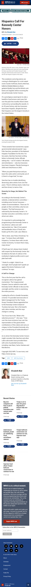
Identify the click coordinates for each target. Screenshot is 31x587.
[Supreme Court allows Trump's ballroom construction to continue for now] (9, 458)
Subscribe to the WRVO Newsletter (14, 527)
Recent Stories (9, 398)
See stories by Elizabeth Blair (19, 384)
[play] (3, 585)
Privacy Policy (7, 576)
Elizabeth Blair (11, 32)
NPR (8, 358)
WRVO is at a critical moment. (14, 486)
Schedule (6, 561)
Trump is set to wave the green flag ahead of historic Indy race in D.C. (22, 405)
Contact (5, 569)
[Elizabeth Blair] (5, 373)
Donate (25, 2)
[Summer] (15, 11)
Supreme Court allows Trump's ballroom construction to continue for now (8, 467)
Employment (6, 565)
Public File (6, 572)
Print (21, 38)
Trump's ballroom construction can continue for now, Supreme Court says (22, 433)
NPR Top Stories (18, 358)
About (5, 558)
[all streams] (28, 585)
